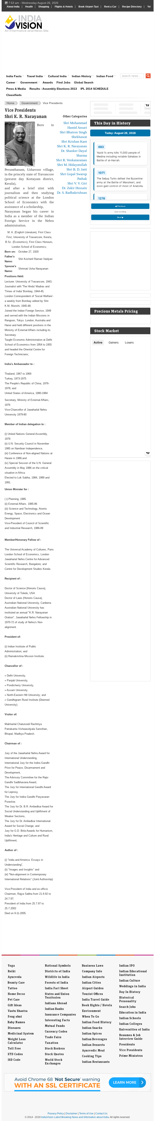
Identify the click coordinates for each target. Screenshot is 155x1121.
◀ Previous (120, 206)
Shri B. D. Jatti (76, 169)
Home (10, 103)
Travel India (35, 76)
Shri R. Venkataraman (71, 160)
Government (28, 82)
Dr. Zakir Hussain (74, 188)
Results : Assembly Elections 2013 (53, 88)
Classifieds (14, 95)
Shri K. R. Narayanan (72, 146)
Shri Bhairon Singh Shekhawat (73, 134)
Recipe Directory (132, 6)
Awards (48, 82)
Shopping (43, 6)
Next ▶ (120, 217)
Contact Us (101, 1113)
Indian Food (104, 76)
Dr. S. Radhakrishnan (72, 192)
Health (29, 6)
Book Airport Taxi (88, 6)
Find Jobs (63, 82)
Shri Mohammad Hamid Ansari (75, 125)
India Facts (14, 76)
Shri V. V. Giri (77, 183)
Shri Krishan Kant (74, 141)
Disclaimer (71, 1113)
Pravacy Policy (56, 1113)
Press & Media (16, 88)
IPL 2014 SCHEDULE (94, 88)
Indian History (81, 76)
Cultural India (57, 76)
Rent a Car (110, 6)
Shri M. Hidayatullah (72, 164)
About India (13, 6)
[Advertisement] (103, 42)
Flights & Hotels (64, 6)
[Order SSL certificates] (77, 1090)
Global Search (83, 82)
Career (10, 82)
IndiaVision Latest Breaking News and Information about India (75, 1117)
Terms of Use (86, 1113)
